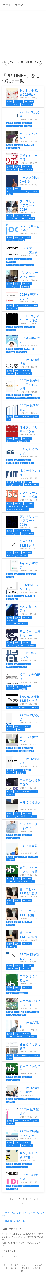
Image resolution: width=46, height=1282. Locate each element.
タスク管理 (25, 237)
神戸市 (17, 1164)
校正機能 (22, 689)
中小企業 (26, 642)
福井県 (9, 813)
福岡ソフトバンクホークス (17, 191)
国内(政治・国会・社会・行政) (22, 62)
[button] (6, 64)
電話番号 (15, 1265)
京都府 (9, 395)
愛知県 (9, 900)
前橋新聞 (25, 287)
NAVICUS (10, 352)
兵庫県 (9, 1164)
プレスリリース (13, 148)
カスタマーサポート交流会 (17, 509)
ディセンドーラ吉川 (14, 485)
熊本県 (9, 552)
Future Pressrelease (16, 993)
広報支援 (10, 441)
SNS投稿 (10, 374)
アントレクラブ (27, 463)
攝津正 (9, 194)
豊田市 (17, 900)
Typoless (11, 689)
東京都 (9, 101)
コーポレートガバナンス (16, 1037)
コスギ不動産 (12, 1189)
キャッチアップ (13, 990)
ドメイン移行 (27, 1145)
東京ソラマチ (12, 621)
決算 (8, 419)
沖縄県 (9, 438)
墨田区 (17, 618)
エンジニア (22, 667)
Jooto (21, 240)
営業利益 (10, 1124)
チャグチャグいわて (26, 881)
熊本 (8, 1186)
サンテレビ (11, 1167)
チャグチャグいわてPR (15, 1015)
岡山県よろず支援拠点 (26, 645)
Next (23, 1203)
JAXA (34, 792)
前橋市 (17, 284)
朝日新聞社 (34, 707)
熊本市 (17, 552)
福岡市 (17, 167)
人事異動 (24, 1099)
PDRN (34, 305)
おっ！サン (22, 1167)
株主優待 (24, 1055)
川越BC (28, 126)
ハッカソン (25, 664)
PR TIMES (29, 101)
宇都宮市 (18, 327)
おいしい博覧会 (13, 104)
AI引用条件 (34, 398)
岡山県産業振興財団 (25, 751)
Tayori (10, 577)
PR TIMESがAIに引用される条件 (29, 384)
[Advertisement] (23, 36)
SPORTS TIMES (31, 485)
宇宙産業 (10, 794)
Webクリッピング (24, 374)
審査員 (31, 218)
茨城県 (9, 145)
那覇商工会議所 (23, 441)
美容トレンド (12, 308)
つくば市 (18, 145)
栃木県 (9, 327)
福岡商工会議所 (26, 170)
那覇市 (17, 438)
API (22, 574)
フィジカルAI (12, 599)
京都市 (17, 395)
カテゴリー (26, 1265)
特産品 (9, 1058)
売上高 (35, 417)
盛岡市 (17, 835)
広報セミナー (12, 170)
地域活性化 (29, 327)
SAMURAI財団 (12, 463)
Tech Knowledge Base (17, 398)
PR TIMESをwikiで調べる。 (14, 1221)
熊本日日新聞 (22, 555)
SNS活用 (10, 860)
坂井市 (17, 813)
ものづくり (11, 947)
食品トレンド (27, 104)
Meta (23, 857)
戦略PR (21, 729)
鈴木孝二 (32, 1037)
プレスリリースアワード (16, 218)
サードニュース (13, 5)
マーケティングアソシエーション (20, 265)
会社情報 (15, 1268)
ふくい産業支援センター (26, 816)
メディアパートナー (14, 126)
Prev (12, 1199)
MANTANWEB (12, 968)
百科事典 (25, 1268)
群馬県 (9, 284)
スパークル (11, 881)
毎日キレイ (25, 968)
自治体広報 (21, 352)
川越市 (17, 123)
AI (22, 596)
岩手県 (9, 835)
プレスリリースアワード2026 (29, 205)
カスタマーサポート (22, 259)
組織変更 (10, 1102)
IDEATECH (11, 729)
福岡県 (9, 167)
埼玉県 (9, 123)
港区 (16, 216)
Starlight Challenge (17, 623)
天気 (6, 1265)
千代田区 (18, 101)
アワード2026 (27, 534)
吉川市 (17, 482)
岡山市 (17, 642)
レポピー (21, 773)
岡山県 (9, 642)
